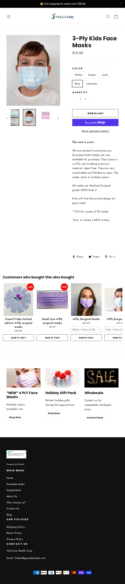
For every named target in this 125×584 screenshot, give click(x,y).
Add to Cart (18, 337)
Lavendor (91, 84)
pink (104, 75)
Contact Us (13, 508)
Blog (9, 515)
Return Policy (14, 533)
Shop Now (15, 417)
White (78, 75)
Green (92, 75)
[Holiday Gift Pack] (62, 378)
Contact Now (95, 417)
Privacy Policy (15, 539)
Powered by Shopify (15, 464)
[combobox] (86, 330)
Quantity (80, 92)
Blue (77, 84)
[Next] (58, 118)
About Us (12, 496)
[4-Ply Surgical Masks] (86, 299)
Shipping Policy (16, 527)
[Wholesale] (101, 378)
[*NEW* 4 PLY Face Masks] (24, 378)
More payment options (95, 131)
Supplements (14, 490)
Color (77, 68)
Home (10, 478)
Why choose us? (16, 502)
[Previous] (9, 118)
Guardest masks (15, 484)
